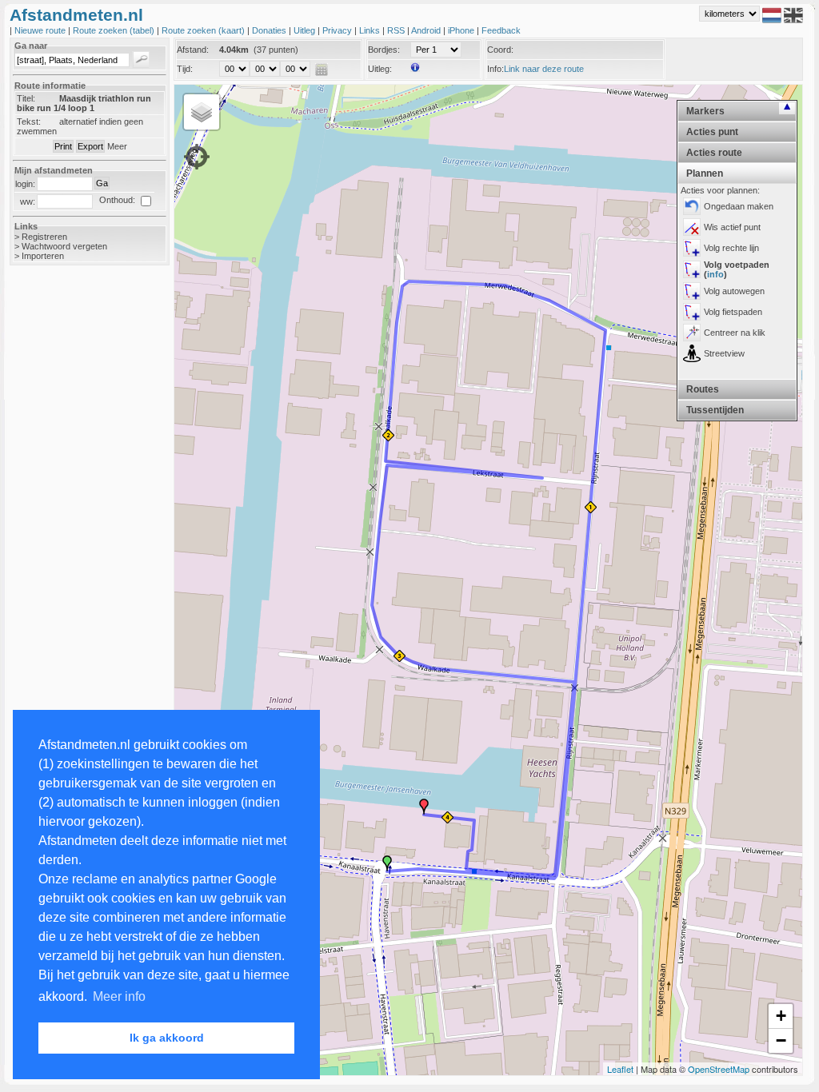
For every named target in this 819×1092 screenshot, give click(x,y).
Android (427, 30)
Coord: (500, 49)
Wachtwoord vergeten (64, 246)
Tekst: (29, 121)
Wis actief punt (732, 227)
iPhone (462, 30)
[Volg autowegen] (692, 291)
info (715, 274)
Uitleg (306, 30)
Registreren (44, 236)
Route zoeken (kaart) (204, 30)
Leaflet (620, 1068)
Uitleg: (380, 69)
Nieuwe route (41, 30)
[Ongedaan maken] (692, 206)
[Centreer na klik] (692, 332)
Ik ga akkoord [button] (167, 1037)
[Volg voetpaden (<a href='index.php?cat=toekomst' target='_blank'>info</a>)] (692, 269)
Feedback (501, 30)
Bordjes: (384, 49)
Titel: (26, 98)
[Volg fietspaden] (692, 312)
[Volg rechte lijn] (692, 248)
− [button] (781, 1040)
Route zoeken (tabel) (115, 30)
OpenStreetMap (718, 1068)
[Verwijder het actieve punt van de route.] (692, 227)
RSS (397, 30)
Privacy (338, 30)
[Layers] (201, 112)
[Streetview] (692, 353)
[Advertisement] (74, 531)
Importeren (43, 256)
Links (370, 30)
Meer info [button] (119, 996)
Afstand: (193, 49)
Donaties (270, 30)
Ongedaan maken (738, 206)
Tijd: (185, 69)
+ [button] (781, 1016)
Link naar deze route (544, 69)
